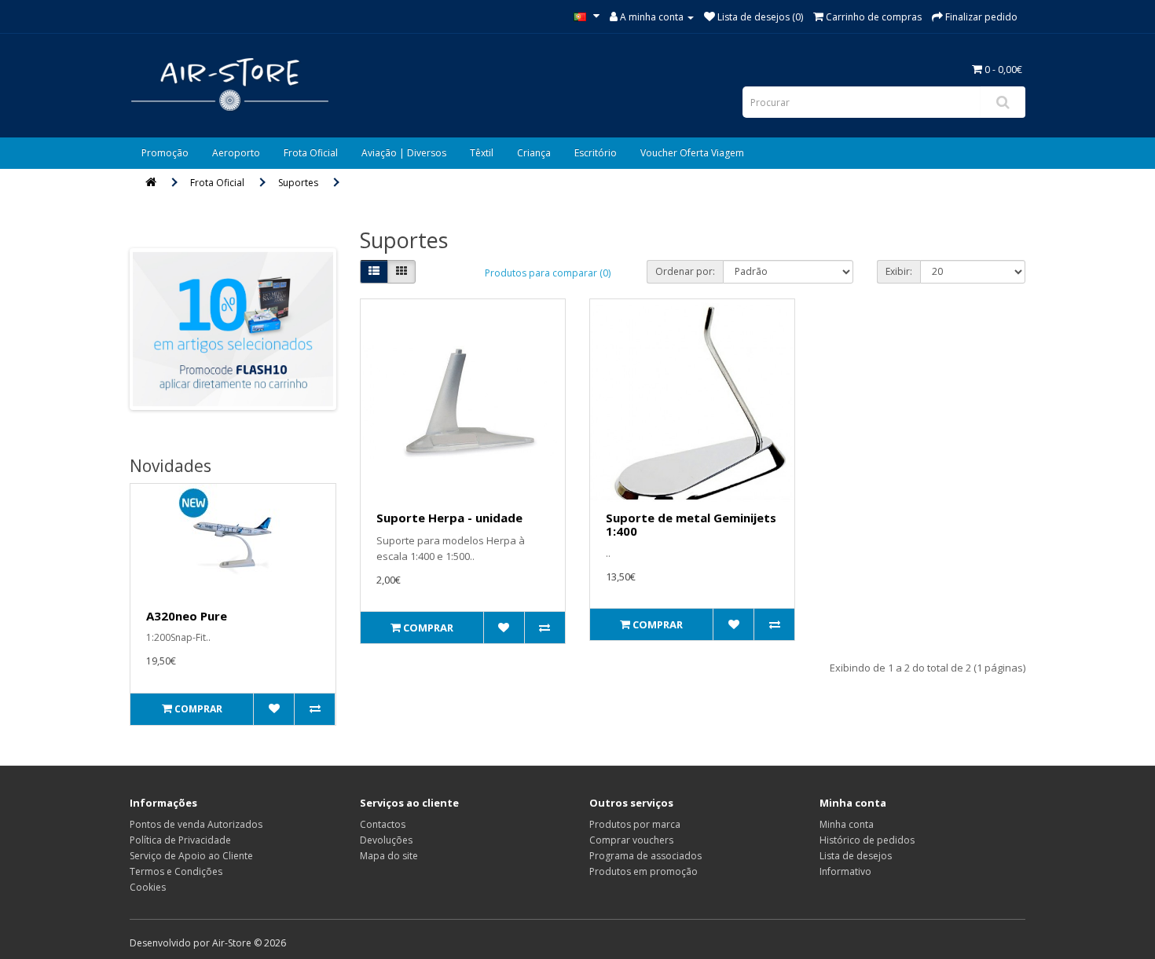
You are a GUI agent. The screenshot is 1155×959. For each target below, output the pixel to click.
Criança (534, 152)
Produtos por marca (634, 824)
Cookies (148, 887)
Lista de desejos (856, 855)
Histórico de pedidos (867, 840)
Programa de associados (645, 855)
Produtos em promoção (643, 871)
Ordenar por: (685, 271)
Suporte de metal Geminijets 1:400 (691, 524)
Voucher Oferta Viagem (692, 152)
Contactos (382, 824)
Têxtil (481, 152)
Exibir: (899, 271)
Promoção (165, 152)
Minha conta (847, 824)
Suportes (298, 182)
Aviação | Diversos (403, 152)
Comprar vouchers (631, 840)
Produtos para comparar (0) (547, 273)
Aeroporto (236, 152)
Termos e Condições (176, 871)
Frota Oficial (311, 152)
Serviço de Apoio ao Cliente (191, 855)
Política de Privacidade (180, 840)
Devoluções (386, 840)
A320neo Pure (186, 616)
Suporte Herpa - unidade (449, 517)
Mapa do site (389, 855)
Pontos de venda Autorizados (196, 824)
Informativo (845, 871)
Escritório (595, 152)
